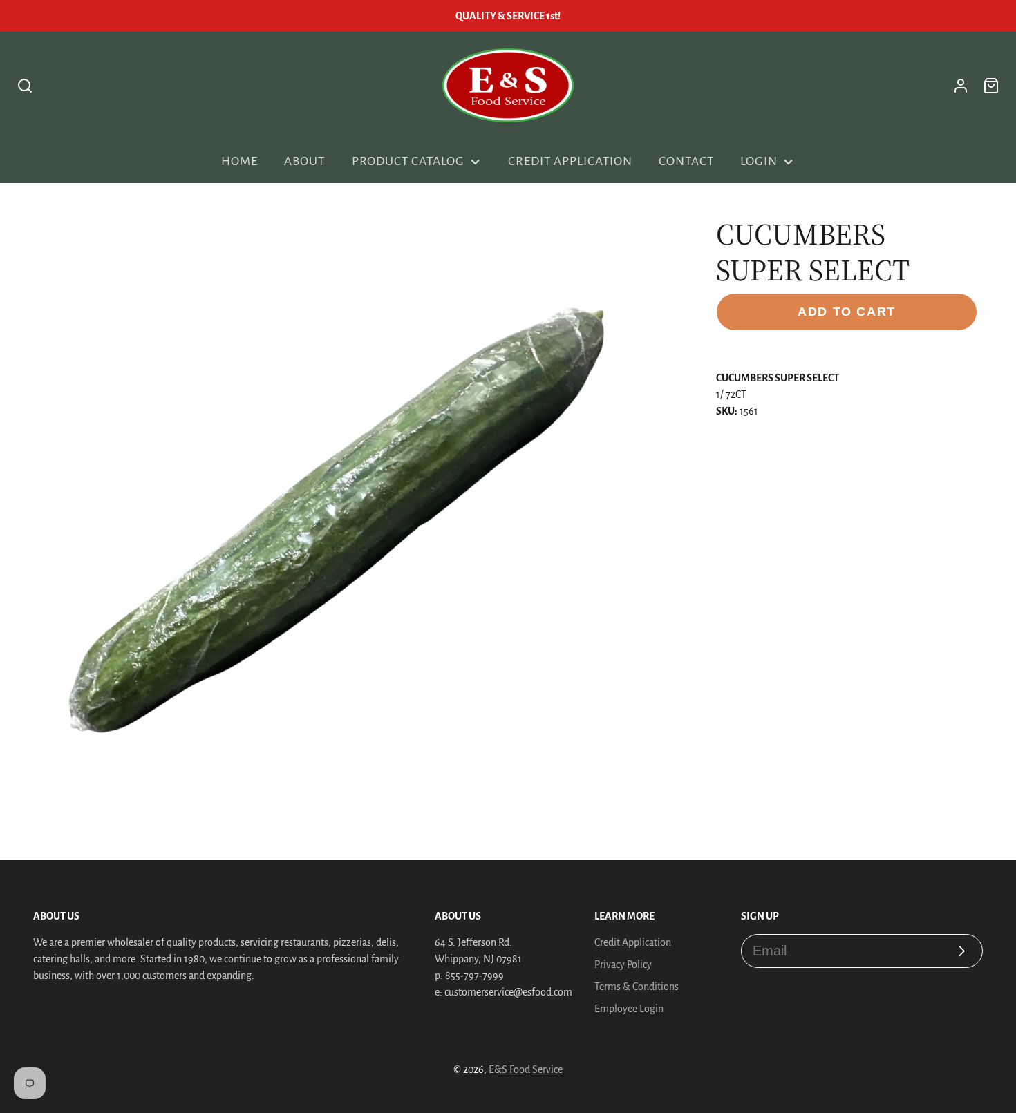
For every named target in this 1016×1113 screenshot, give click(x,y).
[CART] (991, 85)
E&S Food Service (526, 1069)
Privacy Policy (623, 964)
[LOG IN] (960, 85)
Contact (686, 161)
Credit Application (570, 161)
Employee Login (629, 1008)
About (304, 161)
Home (239, 161)
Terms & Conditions (636, 986)
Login (759, 161)
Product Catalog (408, 161)
